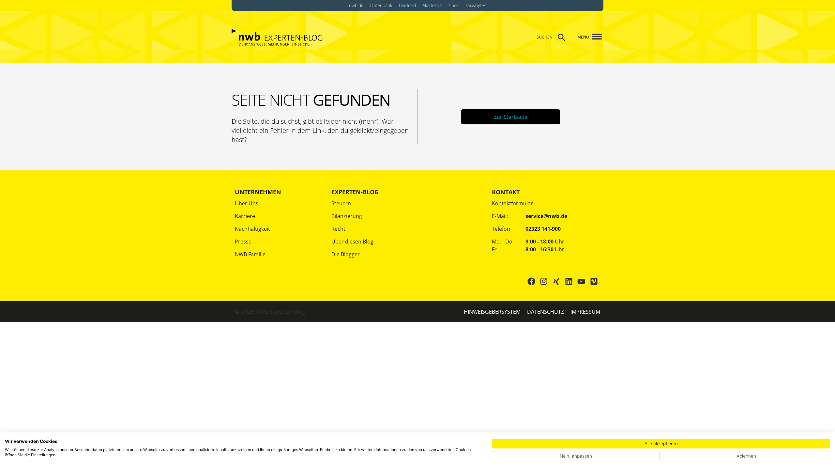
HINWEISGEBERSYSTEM (492, 311)
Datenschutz (545, 311)
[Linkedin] (569, 281)
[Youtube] (581, 281)
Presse (243, 241)
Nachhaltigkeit (252, 228)
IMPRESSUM (585, 311)
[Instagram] (544, 281)
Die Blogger (345, 254)
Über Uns (246, 203)
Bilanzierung (346, 216)
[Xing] (556, 281)
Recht (338, 228)
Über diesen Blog (352, 241)
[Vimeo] (594, 281)
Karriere (245, 216)
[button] (594, 37)
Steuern (341, 203)
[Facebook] (531, 281)
